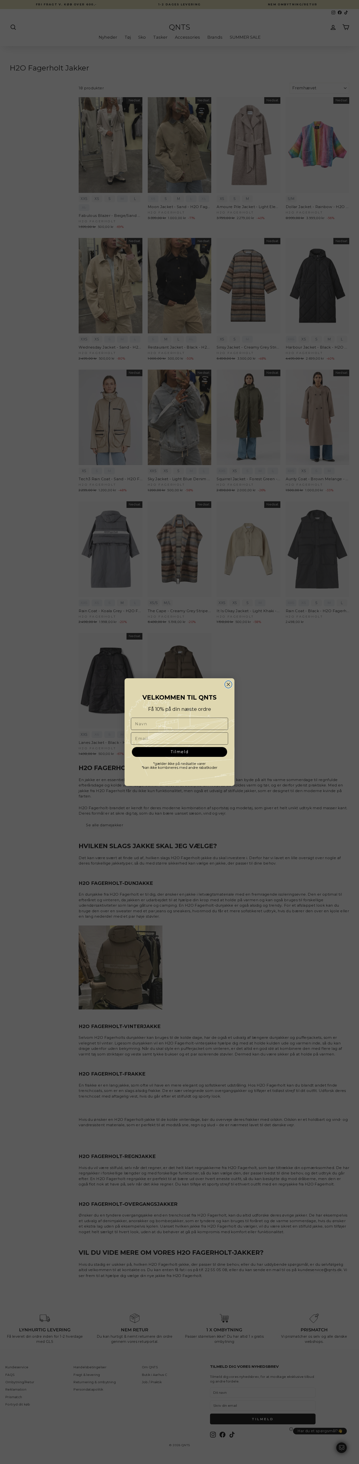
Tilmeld (179, 752)
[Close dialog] (228, 684)
